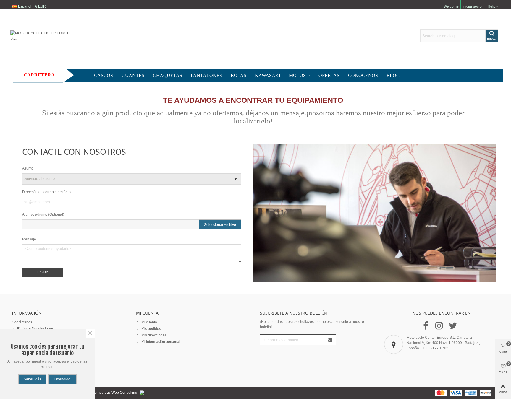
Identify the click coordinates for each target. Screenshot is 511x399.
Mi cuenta (149, 322)
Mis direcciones (153, 335)
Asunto (27, 168)
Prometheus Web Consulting (114, 392)
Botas (238, 75)
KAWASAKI (267, 75)
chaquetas (167, 75)
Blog (393, 75)
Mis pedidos (151, 329)
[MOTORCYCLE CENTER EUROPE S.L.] (42, 35)
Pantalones (206, 75)
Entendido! (62, 379)
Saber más (32, 379)
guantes (133, 75)
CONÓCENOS (363, 75)
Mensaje (29, 239)
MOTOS (297, 75)
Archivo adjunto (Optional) (43, 214)
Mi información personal (160, 342)
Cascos (103, 75)
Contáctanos (22, 322)
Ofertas (328, 75)
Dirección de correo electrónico (47, 192)
